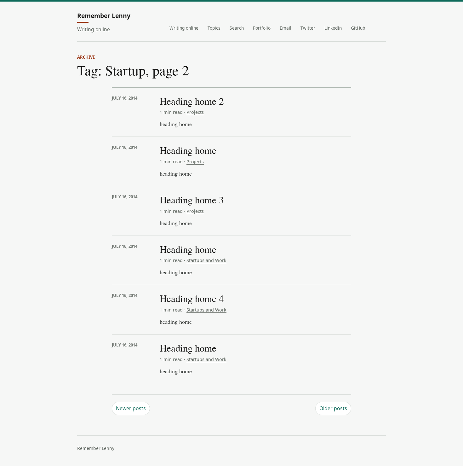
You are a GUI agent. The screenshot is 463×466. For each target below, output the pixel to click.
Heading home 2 (192, 101)
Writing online (183, 28)
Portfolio (262, 28)
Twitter (307, 28)
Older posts (333, 408)
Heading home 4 (192, 298)
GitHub (358, 28)
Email (285, 28)
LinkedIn (333, 28)
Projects (195, 112)
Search (237, 28)
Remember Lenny (103, 16)
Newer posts (131, 408)
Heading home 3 (192, 199)
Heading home (188, 150)
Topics (214, 28)
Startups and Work (206, 260)
